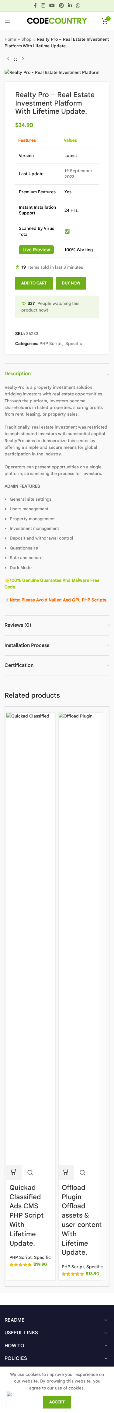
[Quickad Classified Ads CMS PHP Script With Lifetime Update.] (30, 938)
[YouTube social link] (52, 5)
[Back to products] (15, 59)
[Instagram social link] (43, 5)
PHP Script (51, 343)
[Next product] (22, 59)
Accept (57, 1402)
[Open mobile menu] (8, 21)
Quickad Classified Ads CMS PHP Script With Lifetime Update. (26, 1215)
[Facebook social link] (35, 5)
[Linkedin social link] (70, 5)
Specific (73, 343)
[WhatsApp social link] (78, 5)
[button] (14, 1172)
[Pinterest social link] (61, 5)
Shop (26, 39)
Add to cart (34, 283)
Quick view (30, 1172)
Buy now (71, 283)
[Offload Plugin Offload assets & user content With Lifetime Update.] (83, 938)
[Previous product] (8, 59)
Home (10, 39)
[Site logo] (57, 20)
